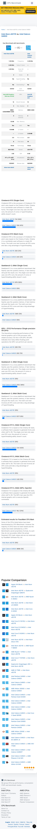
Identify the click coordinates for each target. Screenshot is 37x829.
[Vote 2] (27, 767)
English (7, 822)
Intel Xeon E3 (5, 798)
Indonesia (27, 826)
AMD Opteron (24, 793)
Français (21, 824)
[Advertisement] (18, 20)
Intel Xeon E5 (5, 800)
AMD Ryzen (24, 798)
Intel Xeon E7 (5, 802)
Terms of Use (5, 817)
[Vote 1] (25, 767)
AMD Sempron (25, 800)
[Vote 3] (29, 767)
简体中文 (22, 822)
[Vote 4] (31, 767)
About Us (4, 808)
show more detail (9, 167)
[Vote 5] (34, 767)
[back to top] (34, 826)
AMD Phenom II (25, 795)
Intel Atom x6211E (8, 34)
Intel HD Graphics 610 (30, 96)
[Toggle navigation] (32, 3)
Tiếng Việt (29, 822)
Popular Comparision (27, 802)
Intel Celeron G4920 (29, 55)
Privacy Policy (6, 813)
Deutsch (10, 824)
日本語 (13, 822)
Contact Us (5, 811)
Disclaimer (4, 815)
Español (16, 824)
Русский (20, 826)
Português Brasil (12, 826)
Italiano (27, 824)
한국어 (17, 822)
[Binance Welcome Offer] (30, 8)
